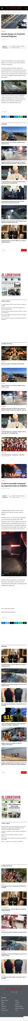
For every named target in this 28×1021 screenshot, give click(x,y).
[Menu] (2, 8)
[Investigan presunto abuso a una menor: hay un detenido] (14, 695)
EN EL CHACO (6, 301)
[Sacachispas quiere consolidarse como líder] (14, 444)
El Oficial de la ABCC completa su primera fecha (13, 932)
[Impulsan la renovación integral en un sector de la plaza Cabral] (14, 675)
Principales (4, 111)
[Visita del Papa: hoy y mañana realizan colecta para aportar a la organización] (14, 173)
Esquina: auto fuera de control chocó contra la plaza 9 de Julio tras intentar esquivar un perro (13, 162)
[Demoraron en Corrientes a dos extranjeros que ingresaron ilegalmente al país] (14, 212)
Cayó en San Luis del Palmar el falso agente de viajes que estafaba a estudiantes (13, 724)
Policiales (3, 31)
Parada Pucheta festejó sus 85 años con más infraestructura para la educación (12, 202)
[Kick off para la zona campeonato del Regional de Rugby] (14, 875)
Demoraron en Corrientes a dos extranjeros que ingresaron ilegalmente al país (14, 221)
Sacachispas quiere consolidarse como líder (12, 454)
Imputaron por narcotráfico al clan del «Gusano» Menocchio (11, 744)
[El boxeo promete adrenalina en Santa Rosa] (14, 353)
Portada (2, 12)
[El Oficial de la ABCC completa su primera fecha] (14, 922)
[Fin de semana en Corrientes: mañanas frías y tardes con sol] (14, 134)
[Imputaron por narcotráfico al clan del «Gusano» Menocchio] (14, 734)
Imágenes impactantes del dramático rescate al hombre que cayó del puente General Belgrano (13, 763)
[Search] (26, 8)
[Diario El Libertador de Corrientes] (14, 8)
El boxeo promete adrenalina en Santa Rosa (12, 363)
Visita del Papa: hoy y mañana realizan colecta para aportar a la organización (13, 182)
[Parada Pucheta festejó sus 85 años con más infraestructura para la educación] (14, 192)
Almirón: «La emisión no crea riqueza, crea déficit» (12, 841)
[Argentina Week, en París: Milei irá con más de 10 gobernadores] (14, 232)
